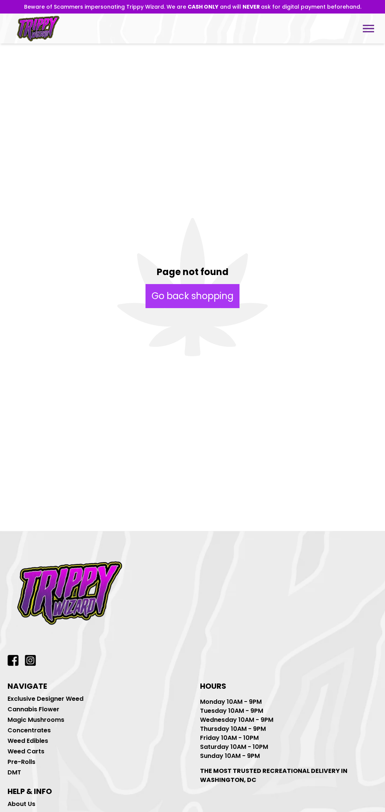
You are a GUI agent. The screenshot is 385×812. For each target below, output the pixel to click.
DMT (14, 772)
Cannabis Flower (33, 709)
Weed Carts (26, 751)
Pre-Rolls (21, 762)
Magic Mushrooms (36, 719)
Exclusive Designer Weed (45, 698)
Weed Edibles (28, 740)
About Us (21, 804)
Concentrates (29, 730)
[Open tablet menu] (368, 28)
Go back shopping (192, 296)
